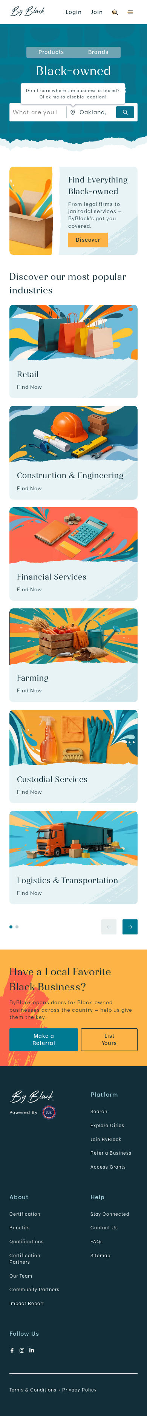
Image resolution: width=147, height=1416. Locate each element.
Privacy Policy (79, 1390)
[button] (130, 12)
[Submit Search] (125, 112)
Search (98, 1111)
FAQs (96, 1241)
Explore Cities (107, 1125)
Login (74, 12)
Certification (24, 1214)
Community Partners (34, 1289)
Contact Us (104, 1227)
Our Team (20, 1276)
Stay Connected (109, 1214)
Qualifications (26, 1241)
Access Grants (108, 1167)
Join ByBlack (105, 1139)
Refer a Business (111, 1153)
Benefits (19, 1227)
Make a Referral (43, 1039)
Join (97, 12)
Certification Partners (24, 1258)
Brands (98, 52)
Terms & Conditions (33, 1390)
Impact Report (26, 1303)
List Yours (109, 1039)
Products (51, 52)
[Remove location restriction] (73, 112)
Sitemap (100, 1255)
